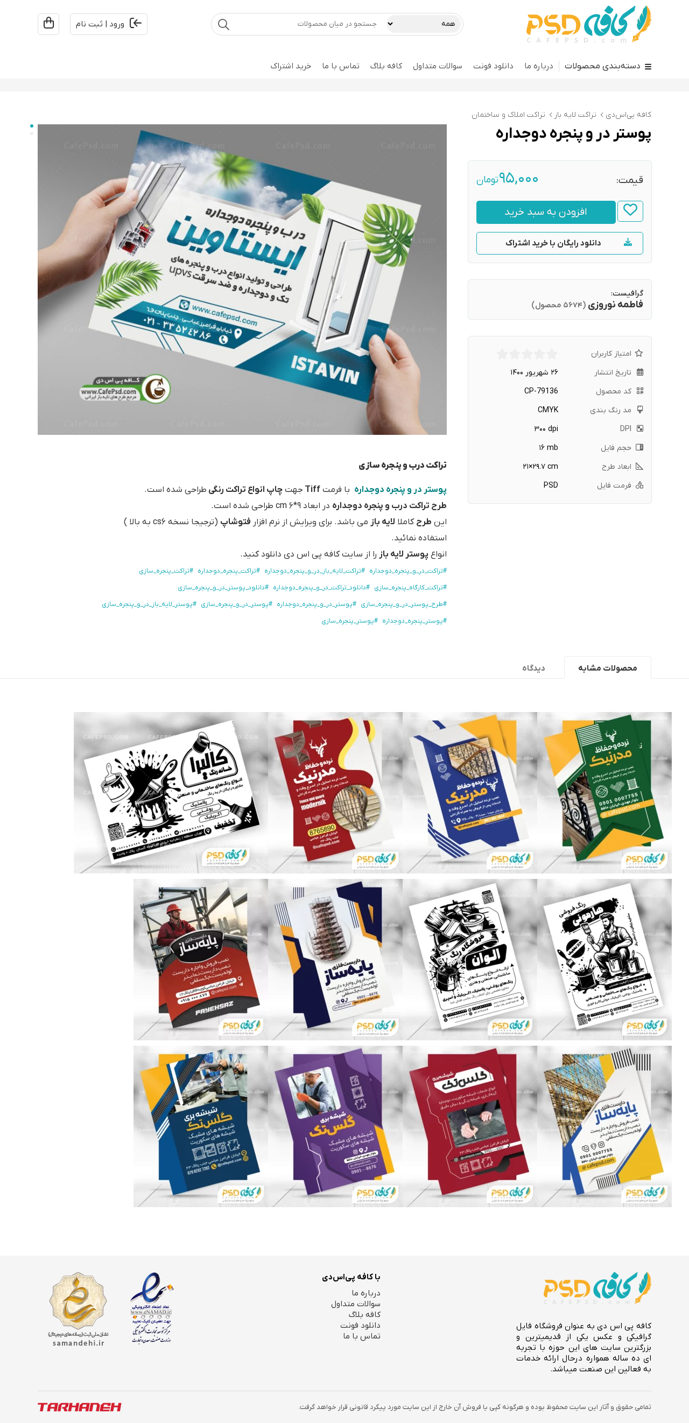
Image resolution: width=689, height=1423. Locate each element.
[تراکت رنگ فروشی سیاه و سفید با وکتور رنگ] (171, 792)
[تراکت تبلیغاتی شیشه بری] (200, 1126)
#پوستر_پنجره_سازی (349, 621)
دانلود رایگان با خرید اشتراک (553, 243)
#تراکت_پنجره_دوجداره (229, 571)
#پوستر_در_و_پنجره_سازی (236, 604)
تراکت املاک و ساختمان (508, 115)
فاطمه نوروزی (615, 305)
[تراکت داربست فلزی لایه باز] (335, 959)
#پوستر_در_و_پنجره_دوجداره (316, 604)
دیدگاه (533, 668)
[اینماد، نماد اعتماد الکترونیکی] (152, 1308)
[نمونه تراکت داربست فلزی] (200, 959)
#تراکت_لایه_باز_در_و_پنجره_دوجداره (314, 571)
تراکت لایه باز (575, 115)
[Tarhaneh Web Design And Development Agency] (80, 1407)
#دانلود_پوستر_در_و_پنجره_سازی (223, 587)
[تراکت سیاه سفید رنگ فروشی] (470, 959)
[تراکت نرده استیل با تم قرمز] (335, 792)
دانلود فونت (493, 66)
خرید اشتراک (291, 66)
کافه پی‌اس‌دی (628, 115)
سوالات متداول (437, 66)
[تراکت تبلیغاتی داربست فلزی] (604, 1126)
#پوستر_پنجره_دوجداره (414, 621)
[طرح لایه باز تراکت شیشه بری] (335, 1126)
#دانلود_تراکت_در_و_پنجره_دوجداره (321, 587)
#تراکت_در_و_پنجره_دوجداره (408, 571)
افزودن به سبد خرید (545, 212)
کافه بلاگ (386, 66)
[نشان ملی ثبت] (78, 1309)
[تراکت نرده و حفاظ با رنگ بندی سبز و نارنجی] (604, 792)
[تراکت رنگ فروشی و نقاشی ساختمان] (604, 959)
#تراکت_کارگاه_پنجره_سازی (410, 587)
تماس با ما (341, 66)
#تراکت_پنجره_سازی (166, 571)
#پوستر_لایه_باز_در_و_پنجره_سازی (149, 604)
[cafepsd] (588, 24)
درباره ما (538, 66)
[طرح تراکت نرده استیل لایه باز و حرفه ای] (470, 792)
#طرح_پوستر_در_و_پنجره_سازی (404, 604)
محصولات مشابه (607, 668)
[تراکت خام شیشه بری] (470, 1126)
